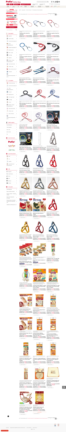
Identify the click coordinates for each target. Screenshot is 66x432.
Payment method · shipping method (11, 194)
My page (8, 4)
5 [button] (57, 14)
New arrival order (45, 14)
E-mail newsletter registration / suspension (26, 4)
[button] (49, 14)
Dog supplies (8, 6)
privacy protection (29, 427)
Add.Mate (55, 6)
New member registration (16, 4)
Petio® (52, 6)
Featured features (32, 6)
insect (21, 6)
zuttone (59, 6)
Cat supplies (13, 6)
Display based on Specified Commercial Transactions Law (11, 201)
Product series (25, 6)
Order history (11, 4)
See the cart (58, 4)
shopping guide (9, 189)
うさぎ (18, 6)
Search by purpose (39, 6)
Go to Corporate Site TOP (42, 4)
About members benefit (35, 4)
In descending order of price (38, 14)
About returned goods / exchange (10, 197)
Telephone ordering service (11, 204)
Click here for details (4, 430)
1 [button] (50, 14)
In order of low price (30, 14)
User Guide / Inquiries (47, 6)
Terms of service (35, 427)
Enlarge (2, 417)
